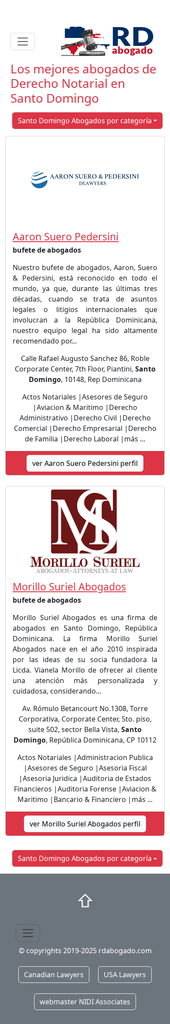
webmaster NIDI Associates (85, 1002)
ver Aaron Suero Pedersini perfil (85, 463)
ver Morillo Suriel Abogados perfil (85, 824)
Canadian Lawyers (54, 974)
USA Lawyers (125, 974)
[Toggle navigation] (22, 41)
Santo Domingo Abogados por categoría (85, 120)
